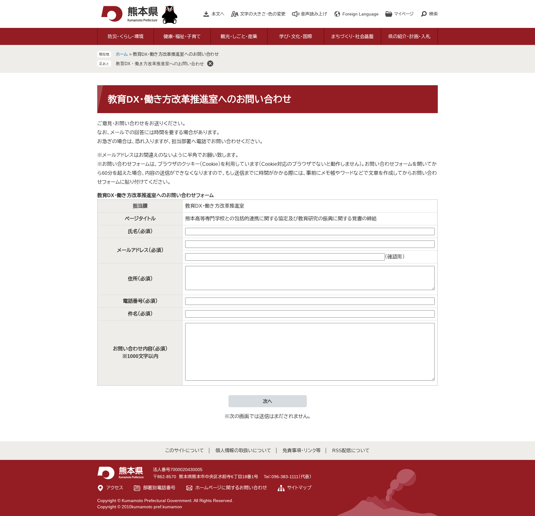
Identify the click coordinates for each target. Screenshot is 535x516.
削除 (210, 63)
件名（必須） (140, 313)
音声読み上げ (314, 13)
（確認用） (395, 256)
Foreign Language (360, 13)
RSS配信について (351, 450)
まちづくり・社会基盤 (352, 36)
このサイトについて (184, 450)
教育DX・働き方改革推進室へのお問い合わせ (160, 63)
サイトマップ (299, 487)
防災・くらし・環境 (126, 36)
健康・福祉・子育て (182, 36)
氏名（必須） (140, 231)
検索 (433, 13)
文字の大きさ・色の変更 (262, 13)
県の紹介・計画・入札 (409, 36)
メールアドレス (140, 250)
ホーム (122, 54)
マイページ (404, 13)
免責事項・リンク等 (302, 450)
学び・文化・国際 (295, 36)
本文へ (217, 13)
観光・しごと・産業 (239, 36)
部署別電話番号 (159, 487)
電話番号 (140, 301)
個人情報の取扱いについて (243, 450)
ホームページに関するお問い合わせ (231, 487)
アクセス (115, 487)
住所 (140, 278)
